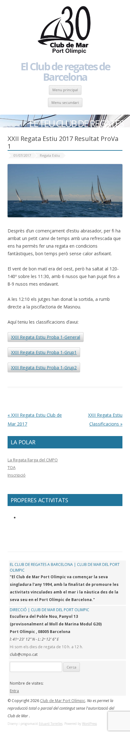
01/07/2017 (22, 155)
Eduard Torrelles (50, 723)
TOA (11, 467)
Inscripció (17, 475)
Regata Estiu (50, 155)
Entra (14, 691)
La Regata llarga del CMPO (33, 460)
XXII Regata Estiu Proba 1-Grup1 (44, 352)
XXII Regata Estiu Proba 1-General (45, 337)
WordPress (89, 723)
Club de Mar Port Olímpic (62, 700)
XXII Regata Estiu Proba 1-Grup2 (44, 367)
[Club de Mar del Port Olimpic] (65, 30)
